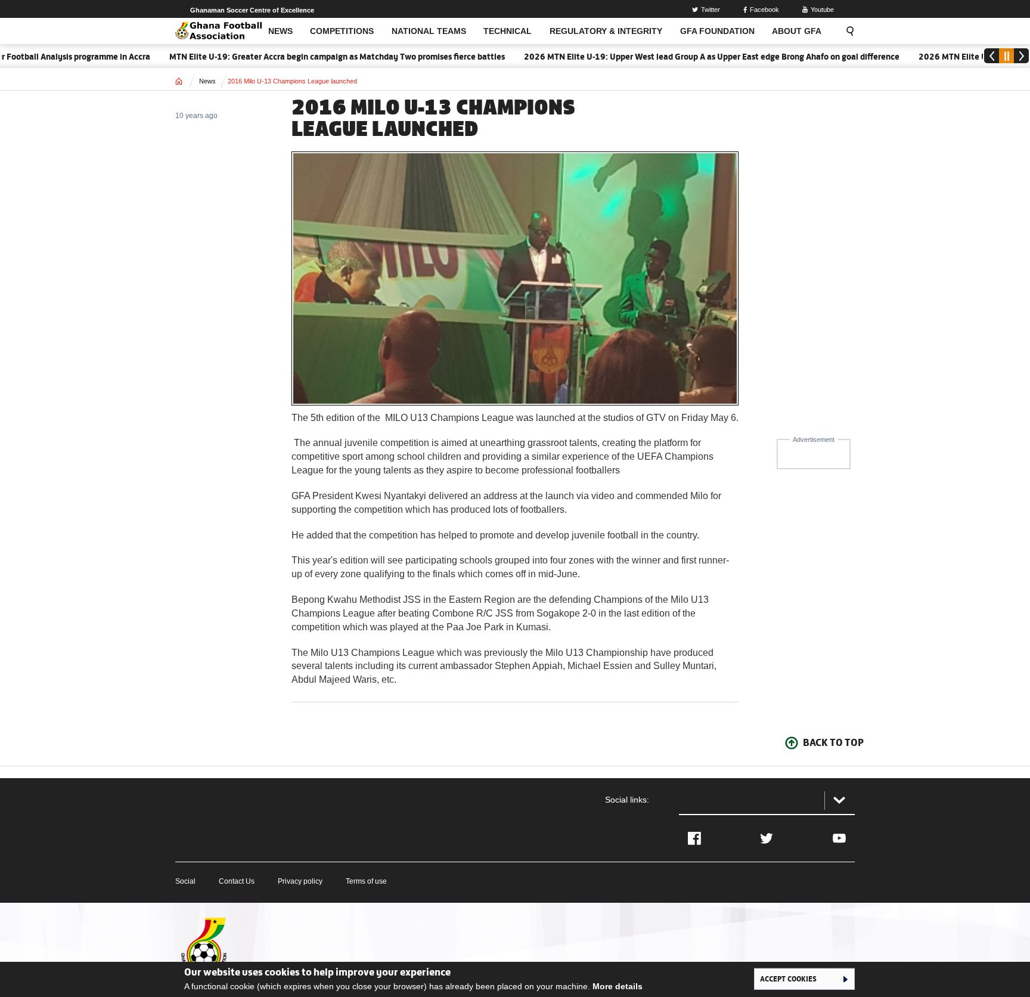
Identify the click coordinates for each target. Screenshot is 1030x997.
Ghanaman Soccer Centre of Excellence (252, 10)
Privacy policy (300, 881)
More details (617, 986)
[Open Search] (846, 31)
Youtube (822, 9)
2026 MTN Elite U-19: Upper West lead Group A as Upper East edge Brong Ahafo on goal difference (688, 56)
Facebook (764, 9)
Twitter (710, 9)
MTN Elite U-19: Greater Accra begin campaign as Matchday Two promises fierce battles (313, 56)
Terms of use (366, 881)
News (207, 81)
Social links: (627, 799)
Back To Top (833, 742)
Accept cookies (788, 978)
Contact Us (237, 881)
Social (185, 881)
